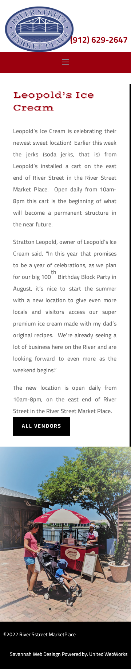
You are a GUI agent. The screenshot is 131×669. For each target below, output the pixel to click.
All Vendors (41, 426)
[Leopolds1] (65, 619)
